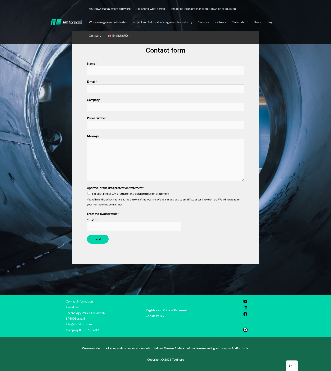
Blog (269, 22)
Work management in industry (108, 22)
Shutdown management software (110, 8)
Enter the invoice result (103, 213)
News (257, 22)
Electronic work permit (150, 8)
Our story (95, 35)
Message (93, 136)
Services (203, 22)
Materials (238, 22)
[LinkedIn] (245, 309)
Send (98, 239)
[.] (66, 21)
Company (93, 99)
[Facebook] (245, 315)
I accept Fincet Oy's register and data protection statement (130, 193)
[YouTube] (245, 302)
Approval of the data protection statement (115, 188)
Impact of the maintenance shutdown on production (203, 8)
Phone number (96, 118)
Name (92, 63)
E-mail (92, 81)
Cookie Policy (155, 315)
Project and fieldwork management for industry (162, 22)
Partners (220, 22)
